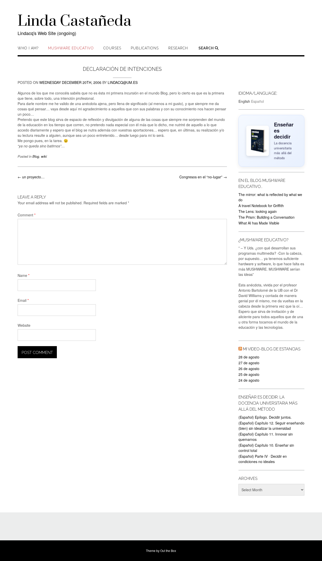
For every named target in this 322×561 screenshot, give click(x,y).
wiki (44, 156)
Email (23, 300)
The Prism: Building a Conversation (266, 217)
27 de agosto (248, 362)
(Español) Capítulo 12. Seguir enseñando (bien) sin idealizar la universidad (271, 425)
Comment (26, 214)
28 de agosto (248, 356)
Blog (35, 156)
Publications (145, 48)
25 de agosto (248, 374)
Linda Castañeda (74, 21)
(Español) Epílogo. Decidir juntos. (265, 417)
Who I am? (28, 48)
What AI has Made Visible (258, 222)
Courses (112, 48)
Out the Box (168, 550)
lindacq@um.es (123, 82)
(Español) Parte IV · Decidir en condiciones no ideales (262, 459)
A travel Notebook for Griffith (261, 205)
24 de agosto (248, 380)
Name (23, 275)
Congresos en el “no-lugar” (203, 176)
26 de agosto (248, 368)
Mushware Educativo (71, 48)
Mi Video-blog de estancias (271, 349)
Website (24, 325)
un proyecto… (31, 176)
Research (178, 48)
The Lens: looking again (257, 211)
